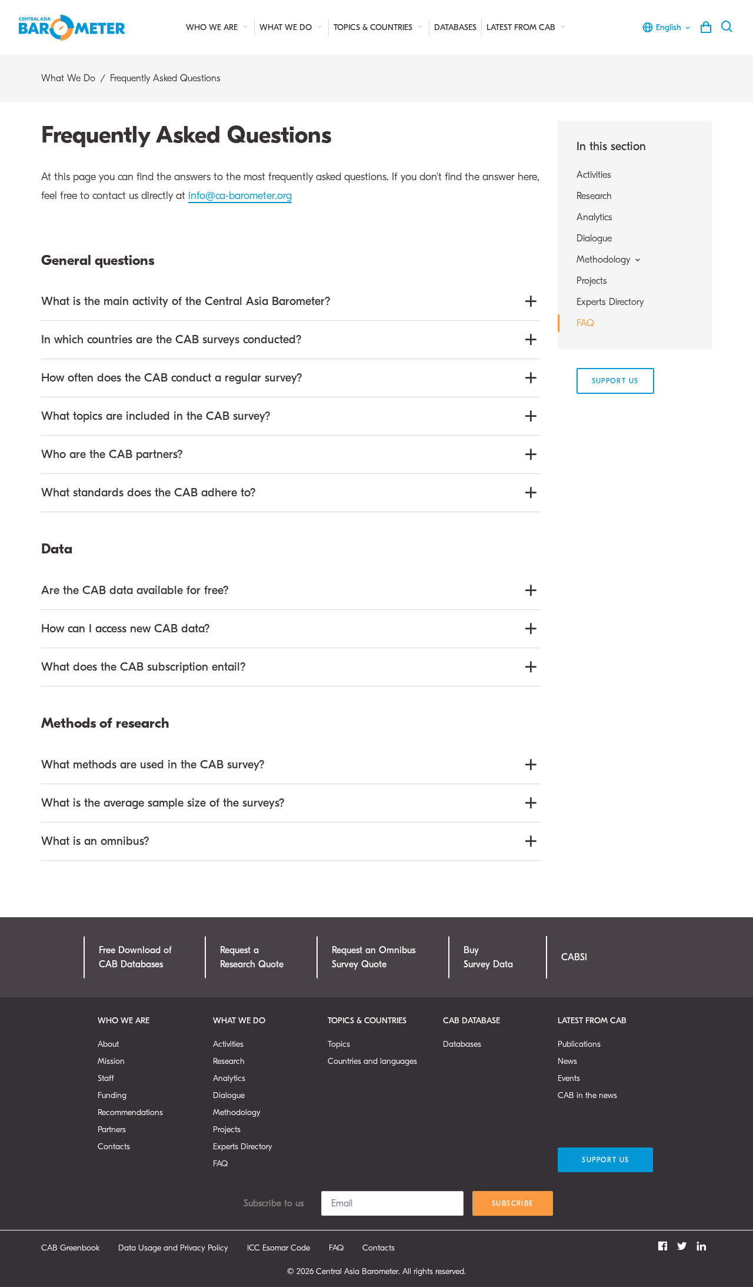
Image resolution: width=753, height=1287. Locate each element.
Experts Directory (610, 302)
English (668, 27)
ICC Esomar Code (278, 1248)
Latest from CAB (522, 27)
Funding (112, 1095)
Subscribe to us (274, 1203)
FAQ (585, 323)
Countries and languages (372, 1061)
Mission (111, 1061)
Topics (339, 1044)
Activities (594, 175)
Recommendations (130, 1112)
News (567, 1061)
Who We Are (213, 27)
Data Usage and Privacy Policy (173, 1248)
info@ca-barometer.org (240, 196)
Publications (579, 1044)
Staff (106, 1078)
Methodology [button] (605, 259)
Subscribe (513, 1203)
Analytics (594, 217)
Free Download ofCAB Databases (135, 957)
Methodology (237, 1112)
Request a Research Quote (252, 957)
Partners (112, 1130)
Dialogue (594, 238)
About (108, 1044)
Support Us (615, 381)
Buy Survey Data (488, 957)
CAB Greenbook (70, 1248)
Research (594, 196)
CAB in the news (587, 1095)
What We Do (286, 27)
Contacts (114, 1147)
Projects (592, 281)
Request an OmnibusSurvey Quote (373, 957)
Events (569, 1078)
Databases (455, 27)
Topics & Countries (374, 27)
